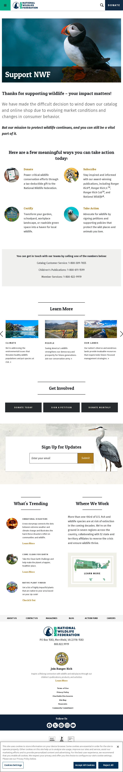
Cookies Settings (13, 765)
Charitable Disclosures (63, 696)
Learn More (28, 543)
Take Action (91, 208)
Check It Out (29, 600)
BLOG (71, 618)
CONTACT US (32, 618)
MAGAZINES (51, 618)
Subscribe (89, 169)
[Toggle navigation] (5, 5)
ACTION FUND (91, 618)
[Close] (117, 746)
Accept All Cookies (84, 765)
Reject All (108, 765)
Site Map (62, 700)
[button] (86, 458)
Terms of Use (63, 688)
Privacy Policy (63, 692)
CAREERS (111, 618)
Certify (28, 208)
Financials (62, 704)
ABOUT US (12, 618)
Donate (114, 5)
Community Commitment (62, 708)
